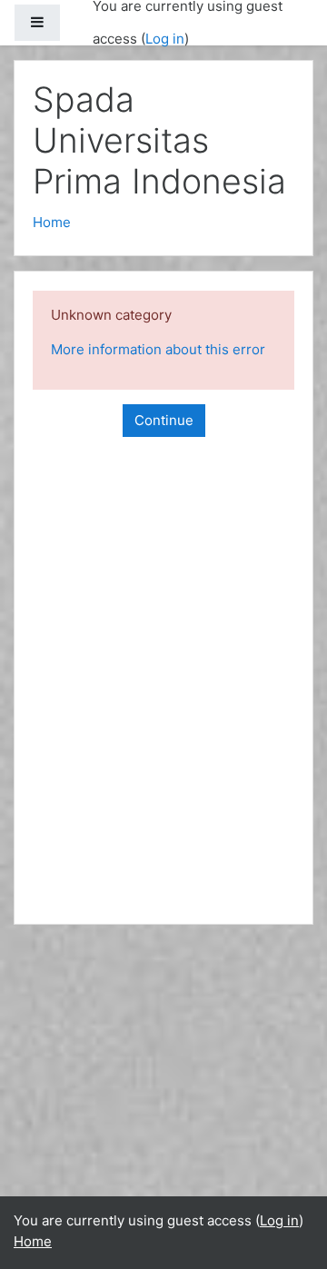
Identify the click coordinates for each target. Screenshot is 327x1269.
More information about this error (158, 349)
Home (52, 222)
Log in (164, 38)
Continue (163, 420)
